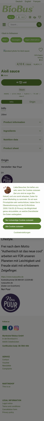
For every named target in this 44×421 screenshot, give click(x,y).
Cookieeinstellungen (22, 232)
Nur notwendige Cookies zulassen (19, 220)
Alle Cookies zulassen (14, 226)
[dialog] (22, 210)
